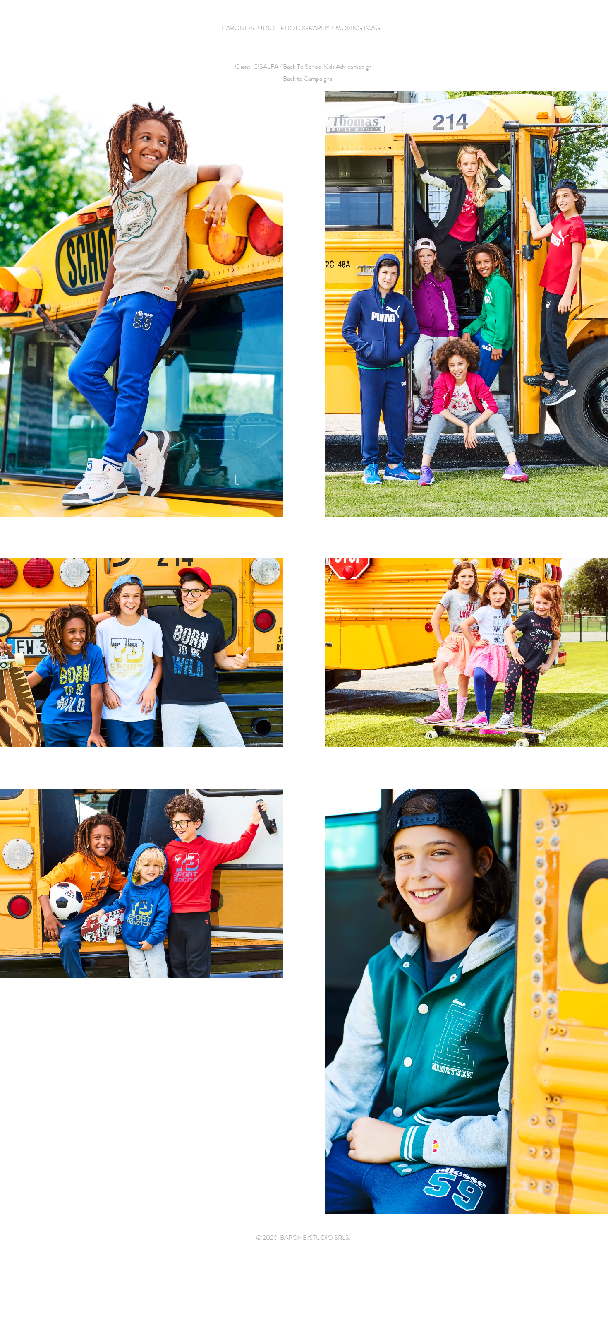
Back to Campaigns (307, 78)
